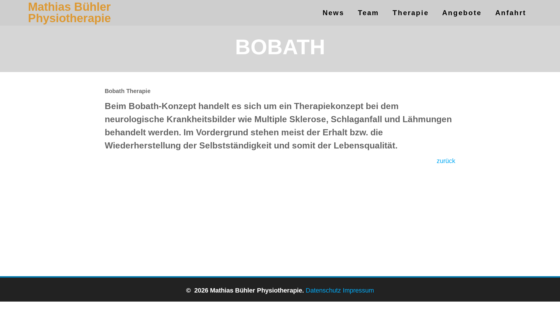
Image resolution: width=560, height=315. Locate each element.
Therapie (411, 13)
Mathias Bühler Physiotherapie (69, 12)
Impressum (358, 290)
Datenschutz (323, 290)
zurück (446, 160)
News (333, 13)
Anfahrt (510, 13)
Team (368, 13)
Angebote (462, 13)
